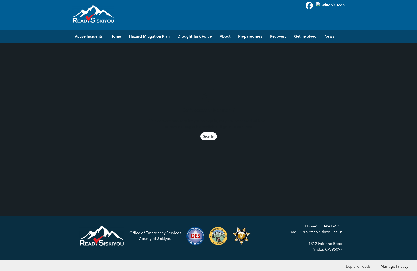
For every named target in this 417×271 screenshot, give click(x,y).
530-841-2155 (330, 226)
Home (115, 36)
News (329, 36)
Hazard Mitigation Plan (149, 36)
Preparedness (250, 36)
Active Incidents (89, 36)
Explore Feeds (358, 266)
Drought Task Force (194, 36)
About (225, 36)
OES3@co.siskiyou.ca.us (321, 232)
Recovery (278, 36)
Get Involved (305, 36)
